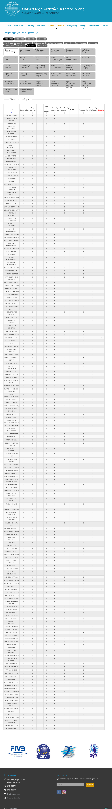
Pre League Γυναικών (70, 51)
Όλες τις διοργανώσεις (10, 51)
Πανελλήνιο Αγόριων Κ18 (71, 75)
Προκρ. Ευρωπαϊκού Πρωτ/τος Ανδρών (70, 83)
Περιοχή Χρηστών (13, 798)
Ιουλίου (83, 43)
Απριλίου (58, 43)
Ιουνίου (75, 43)
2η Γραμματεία (83, 109)
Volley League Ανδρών (25, 51)
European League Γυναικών (26, 90)
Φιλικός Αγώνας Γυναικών (56, 75)
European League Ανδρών (11, 90)
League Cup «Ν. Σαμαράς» (87, 67)
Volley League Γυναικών (40, 51)
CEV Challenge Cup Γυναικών (40, 67)
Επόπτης (40, 109)
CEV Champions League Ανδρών (56, 59)
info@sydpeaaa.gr (13, 794)
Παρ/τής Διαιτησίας (55, 109)
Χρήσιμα (83, 26)
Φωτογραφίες (72, 26)
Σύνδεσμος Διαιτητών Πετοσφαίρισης (53, 9)
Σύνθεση (30, 26)
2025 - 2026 (8, 39)
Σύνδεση (105, 26)
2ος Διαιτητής (32, 109)
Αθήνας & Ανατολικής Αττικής (40, 13)
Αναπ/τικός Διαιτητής (64, 109)
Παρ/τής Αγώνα (46, 109)
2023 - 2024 (31, 39)
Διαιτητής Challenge (93, 109)
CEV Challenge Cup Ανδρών (25, 67)
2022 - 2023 (20, 39)
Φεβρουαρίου (39, 43)
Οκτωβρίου (20, 46)
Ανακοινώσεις (19, 26)
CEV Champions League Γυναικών (72, 59)
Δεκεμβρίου (42, 46)
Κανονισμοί (41, 26)
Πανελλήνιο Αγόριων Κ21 (9, 82)
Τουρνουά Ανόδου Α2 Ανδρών (39, 83)
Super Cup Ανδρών (8, 75)
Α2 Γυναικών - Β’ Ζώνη (41, 59)
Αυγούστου (93, 43)
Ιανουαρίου (27, 43)
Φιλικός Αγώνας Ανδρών (41, 75)
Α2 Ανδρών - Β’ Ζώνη (25, 59)
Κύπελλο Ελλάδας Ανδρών (57, 67)
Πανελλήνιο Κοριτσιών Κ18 (87, 75)
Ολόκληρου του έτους (12, 43)
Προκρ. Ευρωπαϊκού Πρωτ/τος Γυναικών (86, 83)
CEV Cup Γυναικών (8, 67)
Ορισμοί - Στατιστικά (56, 26)
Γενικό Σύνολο (101, 109)
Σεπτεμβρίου (9, 46)
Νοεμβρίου (31, 46)
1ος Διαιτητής (24, 109)
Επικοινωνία (94, 26)
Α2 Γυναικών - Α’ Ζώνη (10, 59)
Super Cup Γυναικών (23, 75)
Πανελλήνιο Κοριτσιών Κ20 (25, 82)
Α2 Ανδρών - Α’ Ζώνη (87, 51)
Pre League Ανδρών (55, 51)
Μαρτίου (50, 43)
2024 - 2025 (42, 39)
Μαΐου (67, 43)
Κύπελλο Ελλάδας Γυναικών (69, 68)
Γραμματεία (74, 109)
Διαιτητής (11, 109)
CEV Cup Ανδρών (88, 58)
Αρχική (8, 26)
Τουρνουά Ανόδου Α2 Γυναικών (55, 83)
